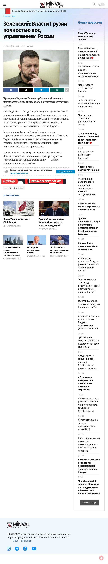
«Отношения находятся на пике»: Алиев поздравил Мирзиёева (85, 383)
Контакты (26, 541)
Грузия (8, 188)
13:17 (81, 352)
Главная (6, 16)
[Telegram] (17, 549)
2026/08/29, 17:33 (48, 229)
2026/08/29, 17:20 (13, 258)
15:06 (81, 239)
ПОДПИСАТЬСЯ (65, 171)
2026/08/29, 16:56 (37, 256)
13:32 (81, 334)
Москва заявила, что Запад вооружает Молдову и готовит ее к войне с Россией (89, 286)
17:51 (81, 29)
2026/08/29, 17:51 (13, 226)
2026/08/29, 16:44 (60, 256)
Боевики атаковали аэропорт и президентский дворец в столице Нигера (89, 466)
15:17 (81, 215)
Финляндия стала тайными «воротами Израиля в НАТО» (89, 304)
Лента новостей (90, 22)
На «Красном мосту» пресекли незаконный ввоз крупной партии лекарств (89, 444)
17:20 (81, 63)
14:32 (81, 276)
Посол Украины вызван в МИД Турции (86, 36)
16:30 (81, 111)
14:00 (81, 297)
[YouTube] (34, 549)
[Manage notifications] (101, 558)
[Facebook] (25, 549)
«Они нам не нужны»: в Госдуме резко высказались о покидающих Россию (88, 264)
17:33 (81, 45)
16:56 (81, 81)
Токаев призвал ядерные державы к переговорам (59, 249)
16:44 (81, 96)
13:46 (81, 312)
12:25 (81, 434)
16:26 (81, 130)
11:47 (81, 477)
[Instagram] (9, 549)
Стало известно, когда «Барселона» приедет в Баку (89, 206)
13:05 (81, 373)
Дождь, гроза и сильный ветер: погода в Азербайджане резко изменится (87, 362)
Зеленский (18, 188)
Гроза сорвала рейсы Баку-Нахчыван (86, 154)
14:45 (81, 254)
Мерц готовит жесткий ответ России (33, 249)
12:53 (81, 395)
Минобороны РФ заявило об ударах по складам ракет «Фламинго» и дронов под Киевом (89, 487)
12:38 (81, 416)
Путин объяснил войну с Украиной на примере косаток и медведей (51, 222)
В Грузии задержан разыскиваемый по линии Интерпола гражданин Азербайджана (88, 405)
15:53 (81, 163)
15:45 (81, 175)
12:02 (81, 456)
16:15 (81, 148)
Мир (13, 16)
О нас (15, 541)
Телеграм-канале (19, 173)
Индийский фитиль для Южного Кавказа (35, 11)
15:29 (81, 200)
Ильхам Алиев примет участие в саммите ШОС (87, 246)
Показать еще (89, 503)
